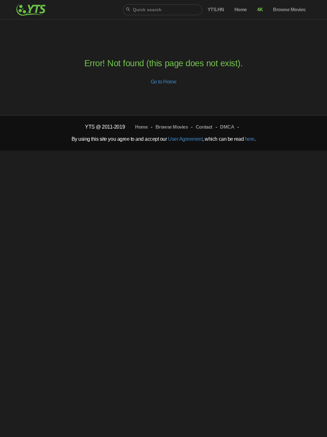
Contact (204, 127)
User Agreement (185, 139)
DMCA (227, 127)
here (250, 139)
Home (141, 127)
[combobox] (162, 9)
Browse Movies (172, 127)
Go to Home (163, 81)
